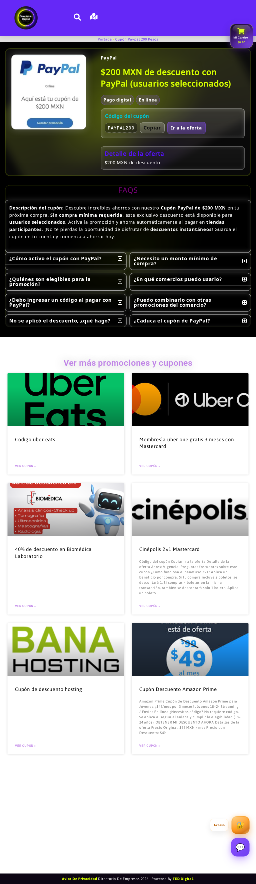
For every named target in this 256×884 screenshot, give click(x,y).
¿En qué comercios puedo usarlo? (178, 279)
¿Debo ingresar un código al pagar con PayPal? (60, 302)
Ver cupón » (25, 466)
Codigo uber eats (35, 439)
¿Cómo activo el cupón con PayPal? (55, 258)
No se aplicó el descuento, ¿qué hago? (59, 320)
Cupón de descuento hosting (48, 689)
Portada (105, 39)
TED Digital (183, 879)
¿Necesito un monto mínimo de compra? (175, 261)
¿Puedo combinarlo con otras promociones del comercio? (172, 302)
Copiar (152, 127)
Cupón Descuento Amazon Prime (178, 689)
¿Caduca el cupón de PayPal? (172, 320)
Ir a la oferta (186, 128)
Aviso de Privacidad (79, 879)
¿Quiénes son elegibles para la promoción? (49, 282)
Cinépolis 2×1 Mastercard (169, 549)
